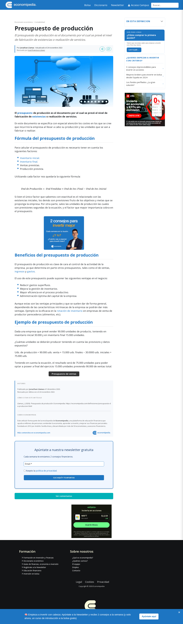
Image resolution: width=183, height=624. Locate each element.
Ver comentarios (64, 496)
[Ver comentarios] (108, 49)
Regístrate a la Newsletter (34, 567)
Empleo (75, 567)
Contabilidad (40, 22)
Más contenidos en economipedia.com (33, 432)
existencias (39, 116)
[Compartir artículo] (102, 49)
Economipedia (98, 586)
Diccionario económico (24, 22)
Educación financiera (32, 570)
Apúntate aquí (149, 616)
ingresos (20, 271)
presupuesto (25, 112)
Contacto (76, 570)
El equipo (76, 564)
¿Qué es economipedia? (82, 557)
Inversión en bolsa (31, 573)
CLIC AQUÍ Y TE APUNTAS (64, 477)
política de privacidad (46, 470)
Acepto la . (41, 470)
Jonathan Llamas (27, 47)
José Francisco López (36, 50)
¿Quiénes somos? (80, 561)
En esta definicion (138, 21)
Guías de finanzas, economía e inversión (40, 564)
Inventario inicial (29, 158)
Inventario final (28, 161)
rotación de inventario (70, 310)
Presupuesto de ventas (64, 373)
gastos (31, 271)
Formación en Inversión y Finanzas (38, 557)
